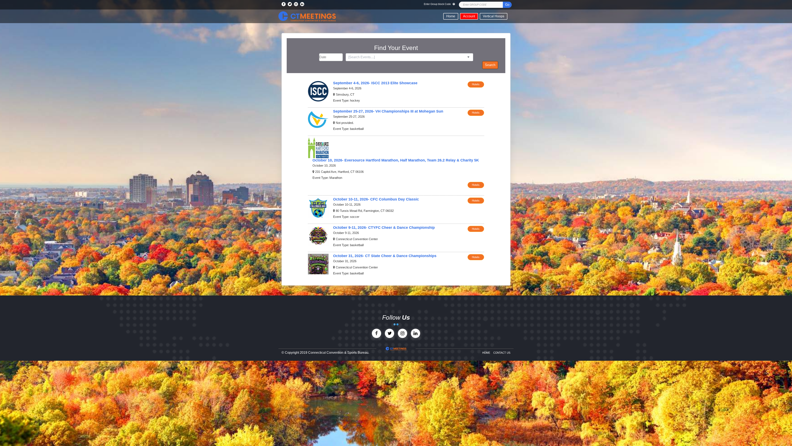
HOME (486, 352)
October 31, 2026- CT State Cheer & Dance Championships (384, 256)
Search (490, 65)
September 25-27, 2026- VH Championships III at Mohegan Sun (388, 111)
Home (450, 16)
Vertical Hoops (493, 16)
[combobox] (407, 57)
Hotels (476, 84)
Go (507, 4)
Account (469, 16)
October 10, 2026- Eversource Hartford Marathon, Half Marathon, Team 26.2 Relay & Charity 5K (395, 160)
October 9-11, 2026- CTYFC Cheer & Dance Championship (384, 227)
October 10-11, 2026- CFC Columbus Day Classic (376, 199)
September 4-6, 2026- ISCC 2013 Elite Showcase (375, 83)
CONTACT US (501, 352)
